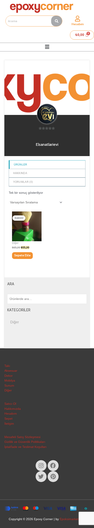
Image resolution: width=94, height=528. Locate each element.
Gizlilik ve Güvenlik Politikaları (24, 442)
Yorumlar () (23, 181)
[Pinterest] (53, 476)
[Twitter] (41, 476)
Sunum (9, 385)
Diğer (14, 322)
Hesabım (77, 24)
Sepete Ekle (22, 255)
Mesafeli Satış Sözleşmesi (22, 437)
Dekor (8, 375)
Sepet (8, 418)
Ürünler (20, 164)
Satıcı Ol (10, 403)
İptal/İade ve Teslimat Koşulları (25, 447)
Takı (7, 366)
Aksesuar (10, 370)
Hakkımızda (12, 408)
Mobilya (9, 380)
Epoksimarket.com (72, 519)
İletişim (9, 423)
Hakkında (20, 173)
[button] (47, 47)
